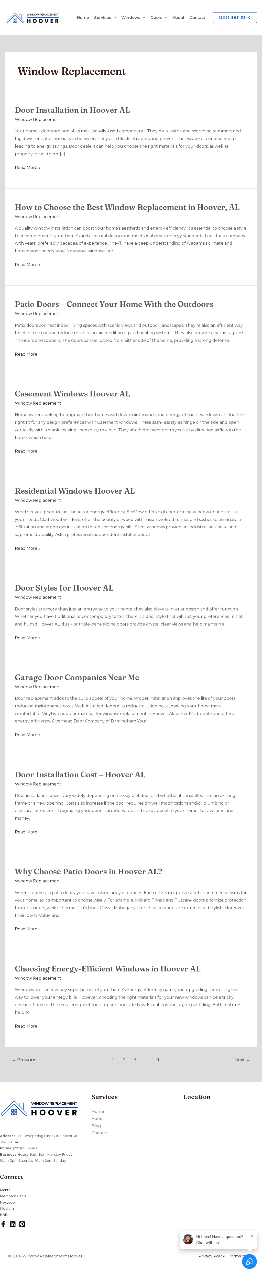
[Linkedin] (12, 1224)
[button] (235, 17)
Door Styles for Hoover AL (64, 588)
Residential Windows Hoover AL (75, 491)
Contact (197, 17)
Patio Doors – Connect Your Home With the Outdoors (114, 304)
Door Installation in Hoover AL (72, 110)
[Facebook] (3, 1224)
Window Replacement (38, 119)
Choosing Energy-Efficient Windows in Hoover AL (108, 968)
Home (83, 17)
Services (102, 17)
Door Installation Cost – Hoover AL (80, 774)
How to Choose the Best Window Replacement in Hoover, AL (127, 207)
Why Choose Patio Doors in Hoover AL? (88, 871)
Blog (96, 1125)
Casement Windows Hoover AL (72, 393)
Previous (24, 1059)
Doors (156, 17)
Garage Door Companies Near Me (77, 677)
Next (242, 1059)
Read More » (27, 167)
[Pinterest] (22, 1224)
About (178, 17)
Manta (5, 1190)
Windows (130, 17)
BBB (4, 1215)
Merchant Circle (13, 1196)
